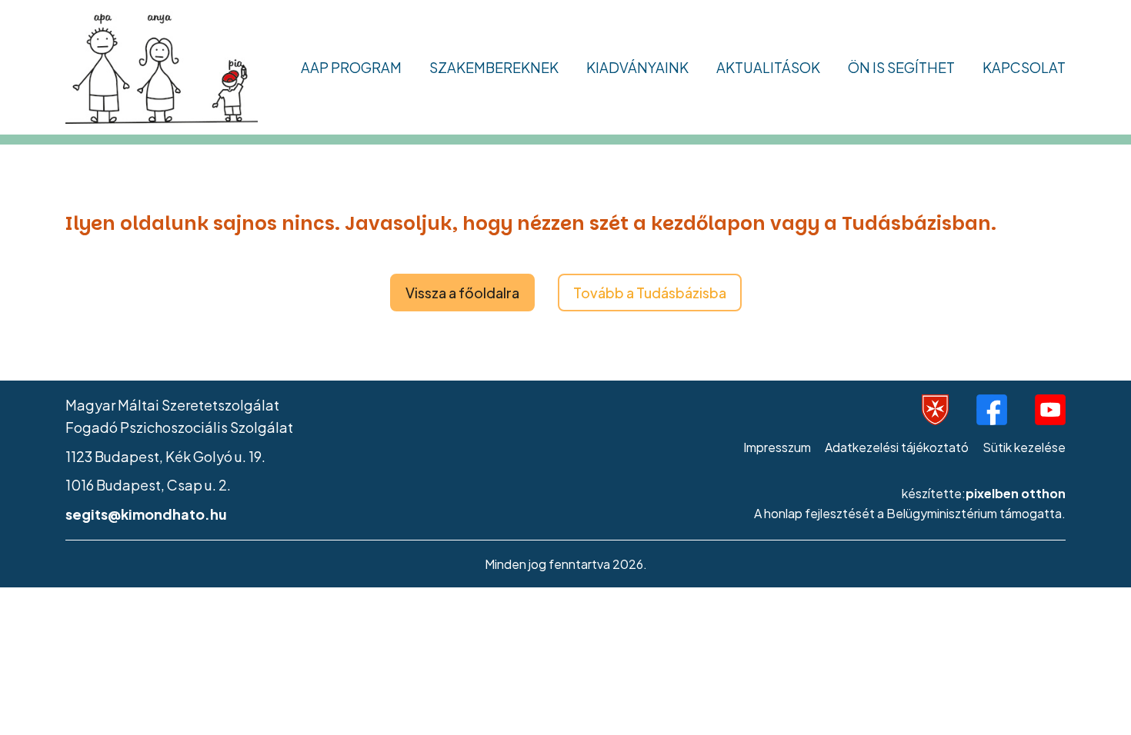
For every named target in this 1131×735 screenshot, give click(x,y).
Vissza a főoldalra (462, 292)
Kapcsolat (1024, 67)
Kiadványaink (637, 67)
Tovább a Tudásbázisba (649, 292)
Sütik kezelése (1024, 447)
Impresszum (777, 447)
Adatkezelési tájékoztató (897, 447)
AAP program (351, 67)
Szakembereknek (494, 67)
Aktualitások (768, 67)
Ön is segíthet (901, 67)
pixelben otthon (1016, 493)
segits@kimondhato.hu (146, 514)
